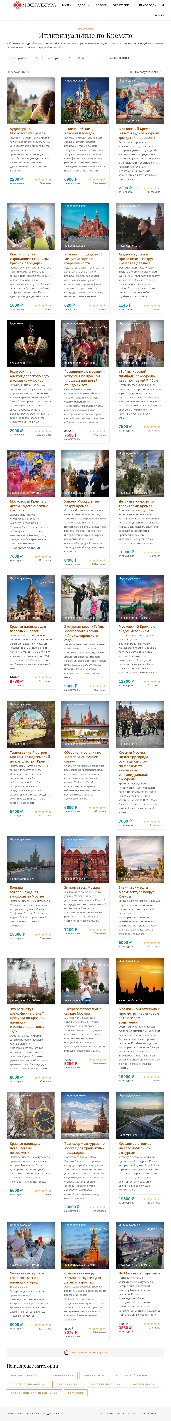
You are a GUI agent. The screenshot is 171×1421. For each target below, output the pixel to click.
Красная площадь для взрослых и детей (28, 628)
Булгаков (75, 1392)
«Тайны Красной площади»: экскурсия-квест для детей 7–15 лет (139, 376)
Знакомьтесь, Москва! (82, 887)
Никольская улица (26, 1375)
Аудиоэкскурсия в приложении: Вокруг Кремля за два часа (136, 258)
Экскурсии (121, 5)
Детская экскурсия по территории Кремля (136, 503)
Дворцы (84, 5)
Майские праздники (107, 1384)
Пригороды (148, 5)
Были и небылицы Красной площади (79, 131)
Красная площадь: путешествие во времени (25, 1148)
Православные (62, 1375)
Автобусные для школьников (34, 1392)
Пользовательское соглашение (133, 1413)
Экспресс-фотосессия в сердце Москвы (83, 1011)
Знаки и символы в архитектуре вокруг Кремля (136, 892)
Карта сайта (108, 1413)
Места (159, 15)
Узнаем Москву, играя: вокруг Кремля (82, 503)
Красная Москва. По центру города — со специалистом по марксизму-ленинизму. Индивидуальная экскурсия (135, 765)
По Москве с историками (139, 1273)
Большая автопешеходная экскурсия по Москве (27, 892)
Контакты (156, 1413)
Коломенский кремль (131, 1375)
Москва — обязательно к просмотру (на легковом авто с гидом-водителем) (139, 1016)
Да (118, 58)
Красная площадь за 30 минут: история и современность (83, 258)
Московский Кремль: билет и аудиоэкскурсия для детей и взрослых (139, 133)
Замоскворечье (69, 1384)
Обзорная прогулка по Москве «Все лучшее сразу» (82, 757)
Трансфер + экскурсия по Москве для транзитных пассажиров (84, 1148)
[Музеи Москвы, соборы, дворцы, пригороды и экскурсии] (34, 5)
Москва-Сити (94, 1375)
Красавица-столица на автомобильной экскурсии (135, 1148)
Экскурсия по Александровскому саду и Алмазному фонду (29, 376)
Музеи (67, 5)
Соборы (101, 5)
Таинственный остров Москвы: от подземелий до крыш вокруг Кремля (30, 757)
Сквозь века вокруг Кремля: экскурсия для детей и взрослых (82, 1277)
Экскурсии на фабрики (28, 1384)
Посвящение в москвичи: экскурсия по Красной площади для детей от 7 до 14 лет (85, 378)
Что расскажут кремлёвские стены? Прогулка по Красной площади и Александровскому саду (27, 1020)
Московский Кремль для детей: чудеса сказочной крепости (30, 505)
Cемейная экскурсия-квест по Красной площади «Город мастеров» (27, 1280)
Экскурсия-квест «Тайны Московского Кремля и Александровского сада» (84, 633)
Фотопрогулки (144, 1384)
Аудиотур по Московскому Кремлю (28, 131)
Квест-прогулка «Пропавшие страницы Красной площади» (29, 258)
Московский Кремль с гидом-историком (137, 628)
